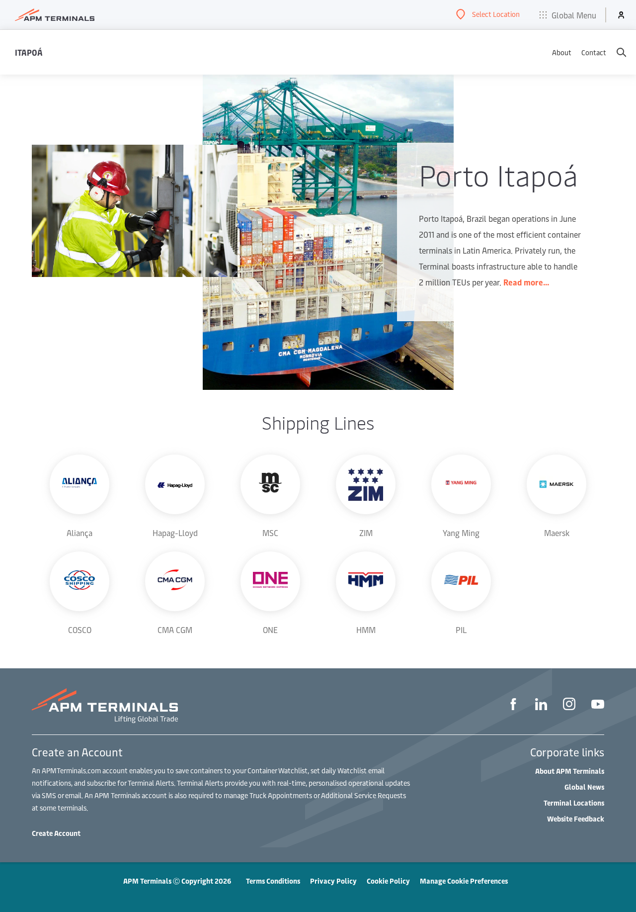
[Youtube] (597, 705)
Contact (593, 52)
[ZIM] (366, 484)
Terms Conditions (273, 881)
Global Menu (574, 14)
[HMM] (366, 581)
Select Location (496, 14)
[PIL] (461, 581)
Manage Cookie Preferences (464, 881)
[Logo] (54, 14)
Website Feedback (575, 818)
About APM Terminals (569, 771)
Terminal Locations (574, 803)
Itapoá (29, 52)
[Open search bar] (621, 52)
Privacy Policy (333, 881)
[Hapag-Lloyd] (175, 484)
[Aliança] (79, 484)
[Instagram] (569, 705)
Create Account (56, 833)
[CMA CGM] (175, 581)
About (561, 52)
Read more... (526, 281)
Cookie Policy (388, 881)
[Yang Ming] (461, 484)
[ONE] (270, 581)
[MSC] (270, 484)
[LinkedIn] (541, 705)
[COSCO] (79, 581)
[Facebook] (513, 705)
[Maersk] (556, 484)
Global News (584, 787)
